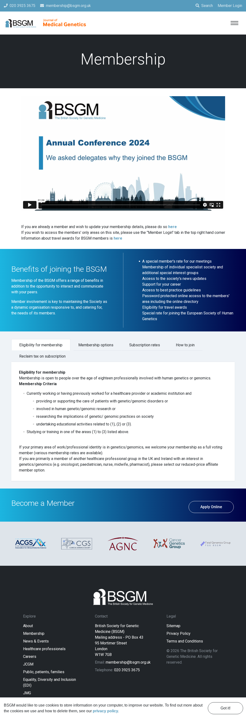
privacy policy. (106, 711)
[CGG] (169, 543)
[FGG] (215, 543)
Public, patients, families (43, 672)
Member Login (230, 5)
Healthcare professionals (44, 649)
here (172, 226)
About (28, 626)
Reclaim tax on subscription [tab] (42, 356)
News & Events (36, 641)
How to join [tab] (185, 345)
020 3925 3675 (127, 670)
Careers (29, 656)
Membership (33, 633)
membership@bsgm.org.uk (128, 662)
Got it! (225, 708)
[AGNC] (123, 543)
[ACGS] (30, 543)
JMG (27, 693)
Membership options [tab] (95, 345)
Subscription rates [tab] (144, 345)
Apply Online (211, 507)
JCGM (28, 664)
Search (207, 5)
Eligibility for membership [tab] (40, 345)
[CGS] (76, 544)
